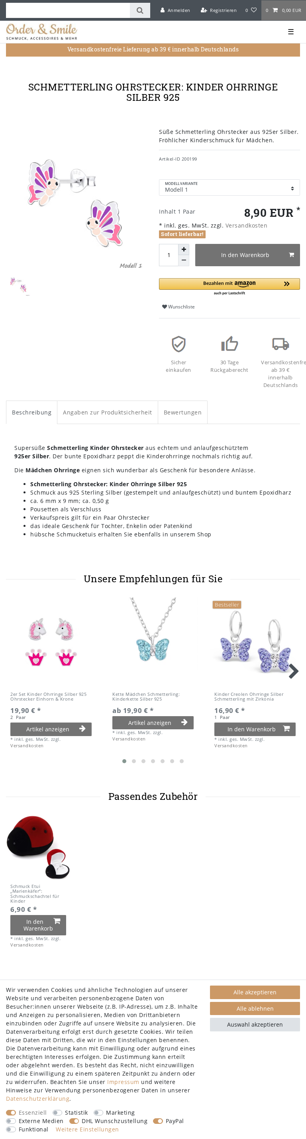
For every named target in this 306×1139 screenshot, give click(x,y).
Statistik (76, 1112)
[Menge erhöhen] (183, 249)
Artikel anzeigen (47, 729)
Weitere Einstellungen (87, 1129)
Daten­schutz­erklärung (37, 1098)
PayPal (175, 1121)
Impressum (123, 1082)
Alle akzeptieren (255, 992)
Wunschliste (181, 306)
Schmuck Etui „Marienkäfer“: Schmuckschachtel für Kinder (34, 893)
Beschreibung (31, 412)
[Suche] (140, 10)
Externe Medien (41, 1121)
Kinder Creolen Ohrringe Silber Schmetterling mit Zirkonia (248, 697)
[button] (229, 287)
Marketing (120, 1112)
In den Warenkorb (245, 255)
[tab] (31, 412)
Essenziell (33, 1112)
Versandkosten (245, 225)
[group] (38, 847)
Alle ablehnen (255, 1008)
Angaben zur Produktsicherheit (107, 412)
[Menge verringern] (183, 260)
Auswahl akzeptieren (255, 1024)
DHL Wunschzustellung (114, 1121)
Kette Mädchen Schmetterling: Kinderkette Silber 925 (146, 697)
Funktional (34, 1129)
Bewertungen (183, 412)
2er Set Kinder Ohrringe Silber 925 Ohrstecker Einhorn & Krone (48, 697)
